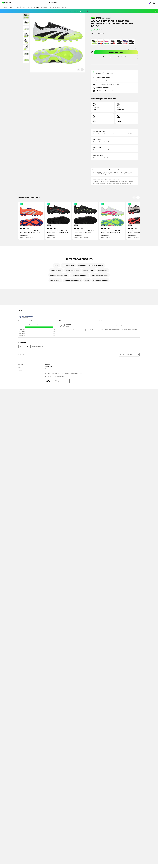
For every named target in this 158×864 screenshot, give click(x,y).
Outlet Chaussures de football (100, 275)
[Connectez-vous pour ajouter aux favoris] (92, 52)
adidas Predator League (72, 270)
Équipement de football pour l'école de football (90, 265)
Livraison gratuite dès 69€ (103, 77)
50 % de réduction (55, 280)
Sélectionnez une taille (116, 52)
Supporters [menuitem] (12, 7)
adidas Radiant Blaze (68, 265)
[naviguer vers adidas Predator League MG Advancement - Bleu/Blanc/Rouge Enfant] (125, 42)
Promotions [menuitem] (56, 7)
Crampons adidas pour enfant (73, 280)
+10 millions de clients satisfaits (104, 91)
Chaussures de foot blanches (79, 275)
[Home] (7, 3)
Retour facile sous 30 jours (103, 80)
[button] (26, 22)
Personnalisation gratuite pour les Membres (107, 84)
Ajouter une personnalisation (114, 57)
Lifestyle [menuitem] (36, 7)
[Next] (138, 197)
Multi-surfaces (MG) (88, 270)
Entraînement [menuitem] (21, 7)
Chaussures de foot (56, 270)
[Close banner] (156, 11)
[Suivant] (82, 69)
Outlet (56, 265)
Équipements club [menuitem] (46, 7)
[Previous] (134, 197)
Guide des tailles (133, 48)
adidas (87, 280)
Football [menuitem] (4, 7)
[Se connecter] (150, 3)
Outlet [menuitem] (64, 7)
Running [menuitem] (29, 7)
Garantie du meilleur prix (102, 87)
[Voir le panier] (154, 3)
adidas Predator (102, 270)
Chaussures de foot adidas (100, 280)
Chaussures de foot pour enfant (58, 275)
